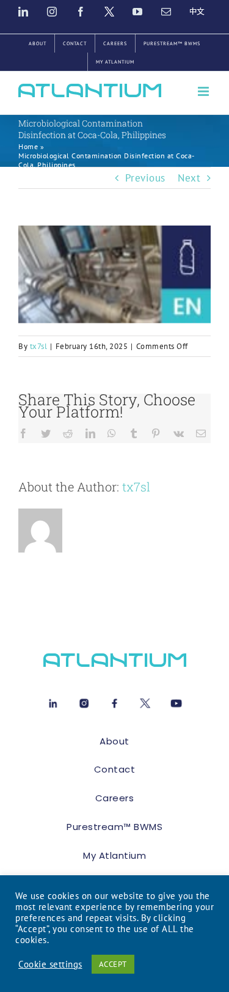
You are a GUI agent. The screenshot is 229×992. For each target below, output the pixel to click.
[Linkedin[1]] (53, 701)
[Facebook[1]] (114, 701)
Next (189, 178)
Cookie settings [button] (50, 964)
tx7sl (39, 346)
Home (28, 146)
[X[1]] (145, 701)
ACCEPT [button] (113, 964)
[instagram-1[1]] (84, 701)
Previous (145, 178)
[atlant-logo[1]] (114, 658)
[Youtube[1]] (176, 701)
